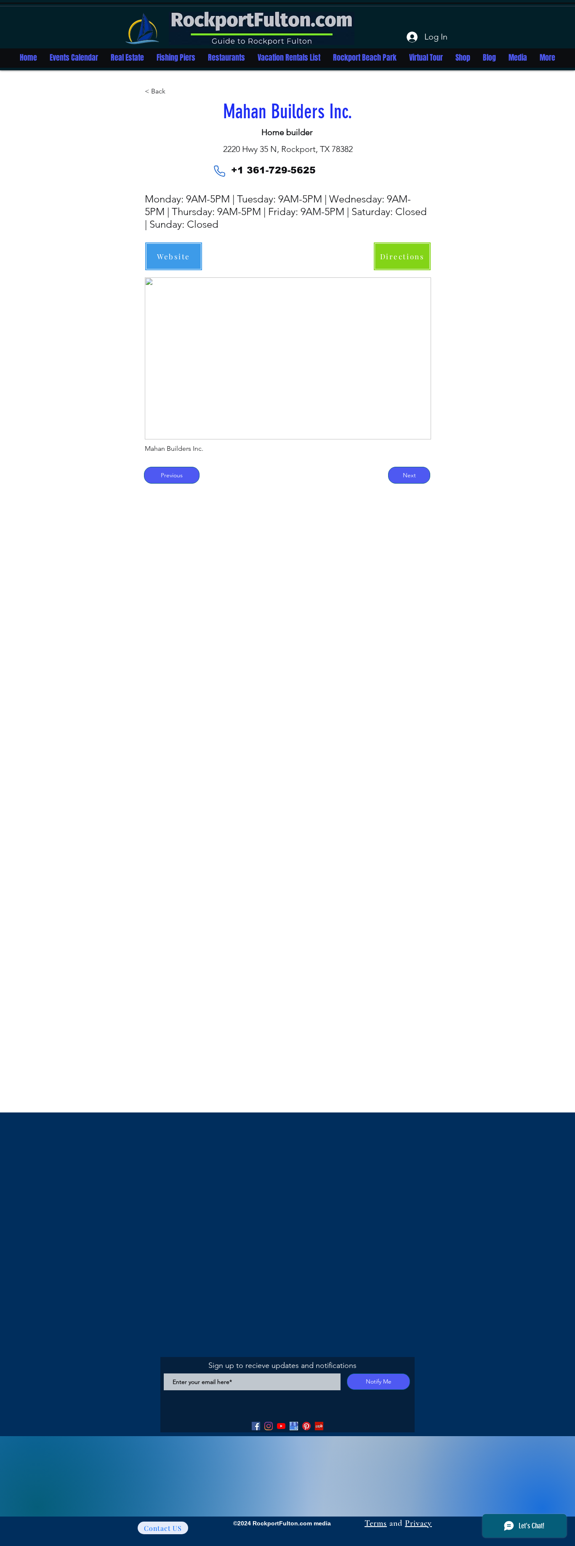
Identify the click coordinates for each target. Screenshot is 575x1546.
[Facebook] (256, 1426)
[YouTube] (281, 1426)
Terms (376, 1523)
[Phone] (219, 170)
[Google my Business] (294, 1426)
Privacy (418, 1523)
